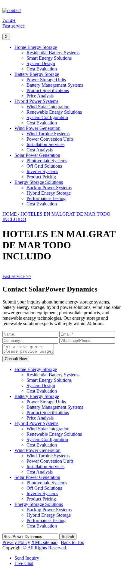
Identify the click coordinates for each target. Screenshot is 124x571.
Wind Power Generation (37, 128)
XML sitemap (44, 542)
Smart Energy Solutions (49, 58)
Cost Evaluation (41, 68)
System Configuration (47, 117)
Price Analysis (40, 95)
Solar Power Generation (37, 155)
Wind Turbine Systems (48, 133)
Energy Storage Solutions (38, 182)
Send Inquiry (26, 558)
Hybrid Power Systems (36, 101)
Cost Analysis (39, 149)
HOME (9, 214)
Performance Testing (46, 198)
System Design (40, 63)
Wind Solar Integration (48, 106)
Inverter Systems (42, 171)
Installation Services (45, 144)
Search (68, 536)
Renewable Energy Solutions (54, 112)
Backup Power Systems (49, 187)
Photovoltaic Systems (46, 160)
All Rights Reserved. (47, 547)
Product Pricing (41, 176)
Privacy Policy (16, 542)
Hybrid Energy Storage (48, 193)
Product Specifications (47, 90)
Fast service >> (16, 276)
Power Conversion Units (49, 139)
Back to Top (72, 542)
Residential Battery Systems (52, 52)
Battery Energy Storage (36, 74)
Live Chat (23, 563)
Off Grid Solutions (44, 166)
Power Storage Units (46, 79)
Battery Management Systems (54, 85)
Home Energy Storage (35, 47)
